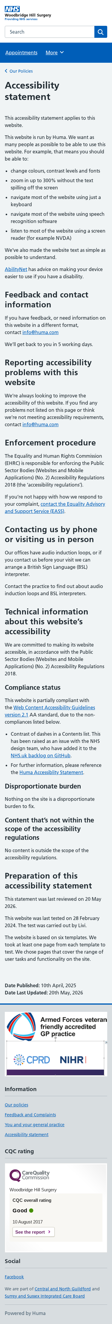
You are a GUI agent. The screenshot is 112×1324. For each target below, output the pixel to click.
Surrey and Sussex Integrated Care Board (45, 1296)
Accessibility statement (26, 1134)
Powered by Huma (25, 1313)
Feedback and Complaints (30, 1114)
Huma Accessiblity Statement (51, 772)
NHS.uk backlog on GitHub (40, 755)
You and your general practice (35, 1124)
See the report (30, 1232)
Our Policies (21, 71)
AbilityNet (16, 269)
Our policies (16, 1105)
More (54, 53)
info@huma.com (40, 332)
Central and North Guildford (63, 1289)
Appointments (21, 53)
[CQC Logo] (30, 1176)
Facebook (14, 1277)
